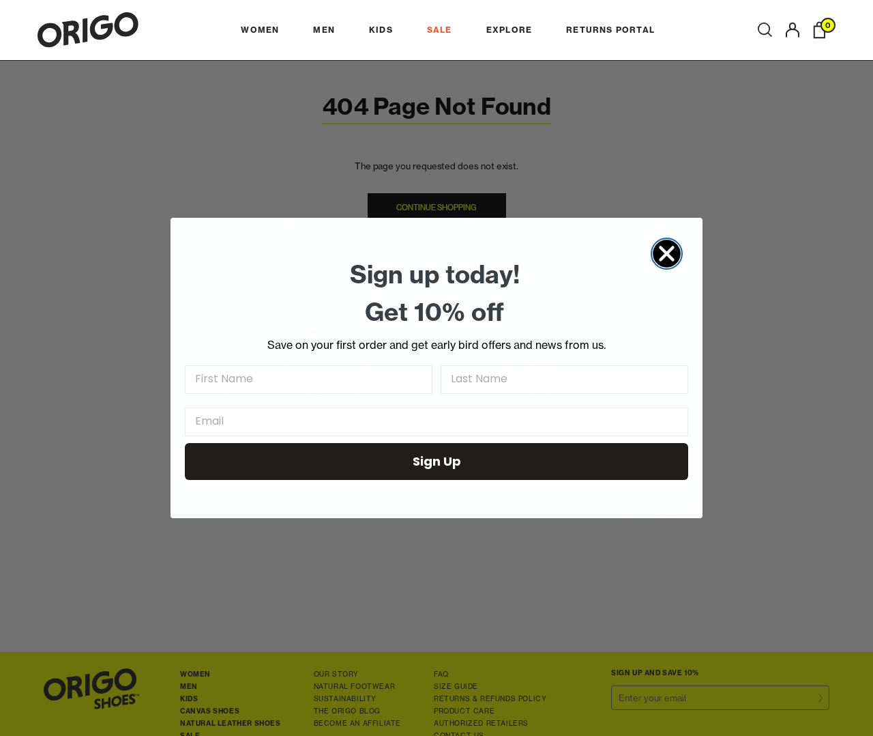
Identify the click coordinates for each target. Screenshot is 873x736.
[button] (765, 30)
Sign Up (437, 461)
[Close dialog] (666, 253)
